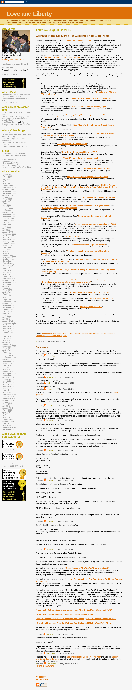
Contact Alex (10, 74)
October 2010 (8, 280)
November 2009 (9, 261)
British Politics (74, 334)
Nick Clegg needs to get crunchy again (89, 106)
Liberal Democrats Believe (13, 133)
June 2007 (6, 205)
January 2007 (8, 195)
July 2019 (6, 406)
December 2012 (9, 329)
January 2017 (8, 389)
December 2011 (8, 307)
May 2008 (6, 226)
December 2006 (9, 193)
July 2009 (6, 253)
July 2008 (6, 230)
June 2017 (6, 393)
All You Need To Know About (16, 113)
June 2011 (6, 296)
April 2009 (6, 247)
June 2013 (6, 340)
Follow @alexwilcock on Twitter (15, 66)
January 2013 (8, 331)
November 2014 (9, 362)
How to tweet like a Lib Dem (102, 298)
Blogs (65, 334)
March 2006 (7, 176)
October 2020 (8, 422)
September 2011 (9, 302)
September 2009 (9, 257)
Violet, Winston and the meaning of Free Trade (87, 177)
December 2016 (9, 387)
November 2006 (9, 191)
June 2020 (6, 416)
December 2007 (9, 217)
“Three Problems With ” (87, 568)
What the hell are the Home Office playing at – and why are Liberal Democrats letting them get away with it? (78, 281)
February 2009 (8, 244)
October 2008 (8, 236)
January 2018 (8, 396)
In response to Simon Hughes (97, 168)
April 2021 (6, 423)
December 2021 (9, 429)
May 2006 (6, 180)
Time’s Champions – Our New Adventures (14, 140)
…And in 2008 (8, 449)
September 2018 (9, 398)
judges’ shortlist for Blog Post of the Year (84, 657)
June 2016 (6, 381)
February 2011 (8, 288)
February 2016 (8, 379)
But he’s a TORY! (73, 236)
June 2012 (6, 317)
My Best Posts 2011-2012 (12, 102)
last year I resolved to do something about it (62, 57)
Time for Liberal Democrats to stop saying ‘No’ (91, 98)
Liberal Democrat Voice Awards (78, 41)
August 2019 (7, 408)
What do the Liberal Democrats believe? (59, 208)
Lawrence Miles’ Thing (16, 167)
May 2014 (6, 352)
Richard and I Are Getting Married (16, 95)
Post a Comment (46, 666)
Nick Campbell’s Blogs (11, 163)
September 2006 (9, 188)
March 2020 (7, 410)
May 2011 (6, 294)
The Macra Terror (9, 122)
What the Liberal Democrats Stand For (16, 99)
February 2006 (8, 174)
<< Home (41, 677)
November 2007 (9, 215)
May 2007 (6, 203)
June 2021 (6, 425)
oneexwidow (51, 389)
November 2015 (9, 373)
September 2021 (9, 427)
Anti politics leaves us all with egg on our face (90, 292)
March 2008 (7, 222)
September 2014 (9, 358)
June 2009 (6, 251)
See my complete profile (13, 60)
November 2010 (9, 282)
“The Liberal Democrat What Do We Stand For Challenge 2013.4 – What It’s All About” (74, 623)
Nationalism (40, 336)
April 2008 (6, 224)
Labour (96, 334)
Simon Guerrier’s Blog (11, 165)
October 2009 (8, 259)
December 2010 (9, 284)
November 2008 (9, 238)
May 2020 (6, 414)
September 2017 (9, 394)
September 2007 (9, 211)
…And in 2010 (8, 464)
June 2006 (6, 182)
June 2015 (6, 369)
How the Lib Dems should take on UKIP (79, 152)
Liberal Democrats (107, 334)
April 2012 (6, 313)
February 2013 (8, 333)
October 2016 (8, 383)
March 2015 (7, 364)
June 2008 (6, 228)
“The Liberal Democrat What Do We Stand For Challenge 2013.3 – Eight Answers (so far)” (76, 619)
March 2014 (7, 348)
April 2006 (6, 178)
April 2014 (6, 350)
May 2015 (6, 367)
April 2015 (6, 365)
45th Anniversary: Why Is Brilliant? (15, 119)
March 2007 (7, 199)
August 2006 (7, 186)
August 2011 (7, 300)
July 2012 (6, 319)
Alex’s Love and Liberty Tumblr (15, 146)
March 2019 (7, 404)
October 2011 (8, 304)
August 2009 (7, 255)
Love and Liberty (29, 13)
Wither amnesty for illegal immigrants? (88, 245)
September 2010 (9, 278)
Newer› (39, 679)
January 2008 (8, 218)
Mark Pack (50, 383)
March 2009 (7, 246)
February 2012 (8, 309)
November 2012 (9, 327)
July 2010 (6, 275)
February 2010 (8, 267)
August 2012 (7, 321)
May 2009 (6, 249)
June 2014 (6, 354)
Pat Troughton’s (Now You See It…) (16, 124)
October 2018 (8, 400)
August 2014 (7, 356)
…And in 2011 (8, 466)
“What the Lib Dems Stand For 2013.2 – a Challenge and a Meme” (65, 614)
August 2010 (7, 276)
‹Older (46, 679)
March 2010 (7, 269)
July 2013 (6, 342)
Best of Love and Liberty (52, 334)
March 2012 (7, 311)
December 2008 (9, 240)
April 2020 (6, 412)
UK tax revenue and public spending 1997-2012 (95, 224)
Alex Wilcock (51, 377)
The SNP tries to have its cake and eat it (80, 158)
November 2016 (9, 385)
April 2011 (6, 292)
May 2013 (6, 338)
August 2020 (7, 420)
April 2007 (6, 201)
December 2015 (9, 375)
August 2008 (7, 232)
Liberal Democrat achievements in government (89, 206)
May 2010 (6, 273)
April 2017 (6, 391)
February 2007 (8, 197)
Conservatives (86, 334)
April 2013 (6, 336)
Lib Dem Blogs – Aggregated (14, 155)
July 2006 (6, 184)
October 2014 (8, 360)
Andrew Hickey (8, 161)
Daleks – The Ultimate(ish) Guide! (16, 116)
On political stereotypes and (98, 197)
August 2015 (7, 371)
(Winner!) (19, 466)
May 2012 (6, 315)
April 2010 (6, 271)
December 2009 (9, 263)
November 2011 (8, 306)
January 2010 (8, 265)
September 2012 (9, 323)
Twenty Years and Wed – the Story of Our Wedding (16, 136)
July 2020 (6, 418)
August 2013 (7, 344)
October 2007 (8, 213)
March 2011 (7, 290)
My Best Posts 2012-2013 (91, 307)
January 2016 (8, 377)
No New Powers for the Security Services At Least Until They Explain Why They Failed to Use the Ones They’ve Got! (79, 187)
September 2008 (9, 234)
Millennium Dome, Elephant (13, 153)
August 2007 (7, 209)
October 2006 (8, 189)
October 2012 (8, 325)
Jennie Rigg (51, 356)
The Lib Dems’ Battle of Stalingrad (72, 144)
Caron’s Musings (9, 159)
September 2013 (9, 346)
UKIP (65, 336)
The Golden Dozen (54, 336)
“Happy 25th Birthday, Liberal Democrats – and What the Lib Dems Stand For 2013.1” (74, 610)
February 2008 (8, 220)
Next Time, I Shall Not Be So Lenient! (14, 143)
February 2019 (8, 402)
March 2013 (7, 335)
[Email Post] (63, 341)
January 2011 (8, 286)
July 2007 (6, 207)
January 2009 (8, 242)
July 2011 (6, 298)
